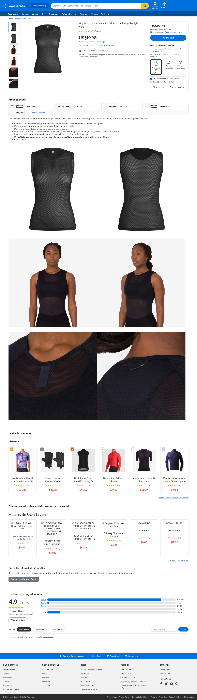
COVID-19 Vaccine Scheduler (93, 669)
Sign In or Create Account (73, 656)
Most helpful (58, 629)
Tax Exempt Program (89, 689)
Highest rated (41, 629)
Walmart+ (46, 681)
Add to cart (168, 37)
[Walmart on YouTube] (171, 684)
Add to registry (178, 87)
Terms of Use (125, 669)
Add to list (160, 87)
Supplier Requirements (12, 689)
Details (172, 82)
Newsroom (7, 677)
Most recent (24, 629)
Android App (165, 673)
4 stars (43, 603)
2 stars (43, 609)
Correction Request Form (23, 579)
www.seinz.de (103, 50)
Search (183, 629)
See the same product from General (173, 497)
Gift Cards (46, 685)
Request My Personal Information (134, 681)
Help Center (97, 656)
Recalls (84, 677)
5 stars (43, 600)
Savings (35, 14)
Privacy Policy (126, 673)
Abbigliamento (20, 18)
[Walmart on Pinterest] (176, 684)
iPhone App (164, 669)
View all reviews (18, 620)
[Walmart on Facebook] (161, 684)
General (30, 18)
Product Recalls (87, 685)
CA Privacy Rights (127, 677)
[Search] (145, 6)
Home (11, 18)
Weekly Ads (133, 656)
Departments (12, 14)
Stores (44, 673)
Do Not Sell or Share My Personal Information (149, 697)
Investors (6, 681)
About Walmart (9, 669)
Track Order (115, 656)
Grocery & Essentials (49, 14)
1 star (44, 612)
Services (25, 14)
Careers (94, 14)
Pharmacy (84, 14)
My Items (105, 14)
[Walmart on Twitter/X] (166, 684)
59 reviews (98, 31)
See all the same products (177, 560)
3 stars (43, 606)
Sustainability (8, 685)
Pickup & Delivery (69, 14)
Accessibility (86, 681)
